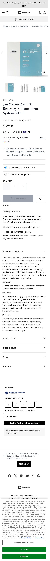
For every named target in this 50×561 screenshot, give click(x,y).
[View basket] (44, 12)
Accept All (24, 556)
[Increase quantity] (22, 186)
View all (42, 138)
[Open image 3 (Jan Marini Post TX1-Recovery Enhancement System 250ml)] (39, 86)
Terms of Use (39, 538)
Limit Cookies (24, 549)
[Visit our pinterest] (39, 476)
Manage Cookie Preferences (24, 496)
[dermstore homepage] (24, 12)
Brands (14, 26)
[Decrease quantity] (6, 186)
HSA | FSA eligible (14, 131)
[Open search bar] (7, 12)
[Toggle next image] (46, 53)
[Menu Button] (2, 12)
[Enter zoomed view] (43, 72)
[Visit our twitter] (15, 476)
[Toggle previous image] (2, 53)
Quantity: (8, 181)
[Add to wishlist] (40, 198)
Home (5, 26)
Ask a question (24, 120)
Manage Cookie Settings (24, 542)
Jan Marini (24, 26)
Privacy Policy (26, 538)
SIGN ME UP (24, 464)
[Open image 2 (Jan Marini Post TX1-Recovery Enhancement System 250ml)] (24, 86)
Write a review (9, 120)
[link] (40, 12)
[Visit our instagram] (21, 476)
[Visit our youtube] (27, 476)
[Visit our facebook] (9, 476)
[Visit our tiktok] (33, 476)
